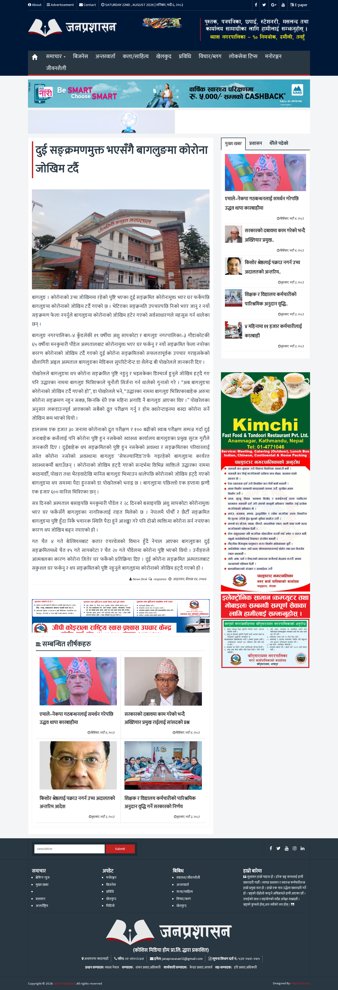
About (36, 5)
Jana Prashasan (64, 983)
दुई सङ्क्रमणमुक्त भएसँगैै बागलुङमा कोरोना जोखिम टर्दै (122, 159)
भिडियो (110, 906)
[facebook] (271, 848)
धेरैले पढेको (278, 143)
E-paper (301, 5)
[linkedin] (302, 848)
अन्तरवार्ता (105, 56)
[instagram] (294, 848)
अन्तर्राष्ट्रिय (42, 906)
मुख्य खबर (233, 144)
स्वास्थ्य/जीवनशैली (188, 878)
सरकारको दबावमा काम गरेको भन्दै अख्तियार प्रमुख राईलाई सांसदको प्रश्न (157, 718)
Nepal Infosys (300, 983)
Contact (89, 5)
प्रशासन (255, 143)
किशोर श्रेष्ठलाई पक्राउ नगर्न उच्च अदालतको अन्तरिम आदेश (77, 802)
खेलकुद (163, 56)
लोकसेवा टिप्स (243, 56)
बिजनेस (80, 56)
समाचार (54, 56)
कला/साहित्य (136, 56)
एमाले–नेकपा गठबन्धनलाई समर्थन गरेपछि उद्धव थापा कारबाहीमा (76, 718)
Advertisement (62, 5)
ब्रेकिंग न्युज (42, 878)
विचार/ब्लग (210, 56)
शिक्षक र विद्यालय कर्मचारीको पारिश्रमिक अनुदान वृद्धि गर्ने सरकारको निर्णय (160, 802)
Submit (120, 849)
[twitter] (278, 848)
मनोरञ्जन (273, 56)
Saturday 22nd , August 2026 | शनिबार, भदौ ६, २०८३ (143, 5)
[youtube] (287, 848)
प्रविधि (185, 56)
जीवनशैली (56, 68)
